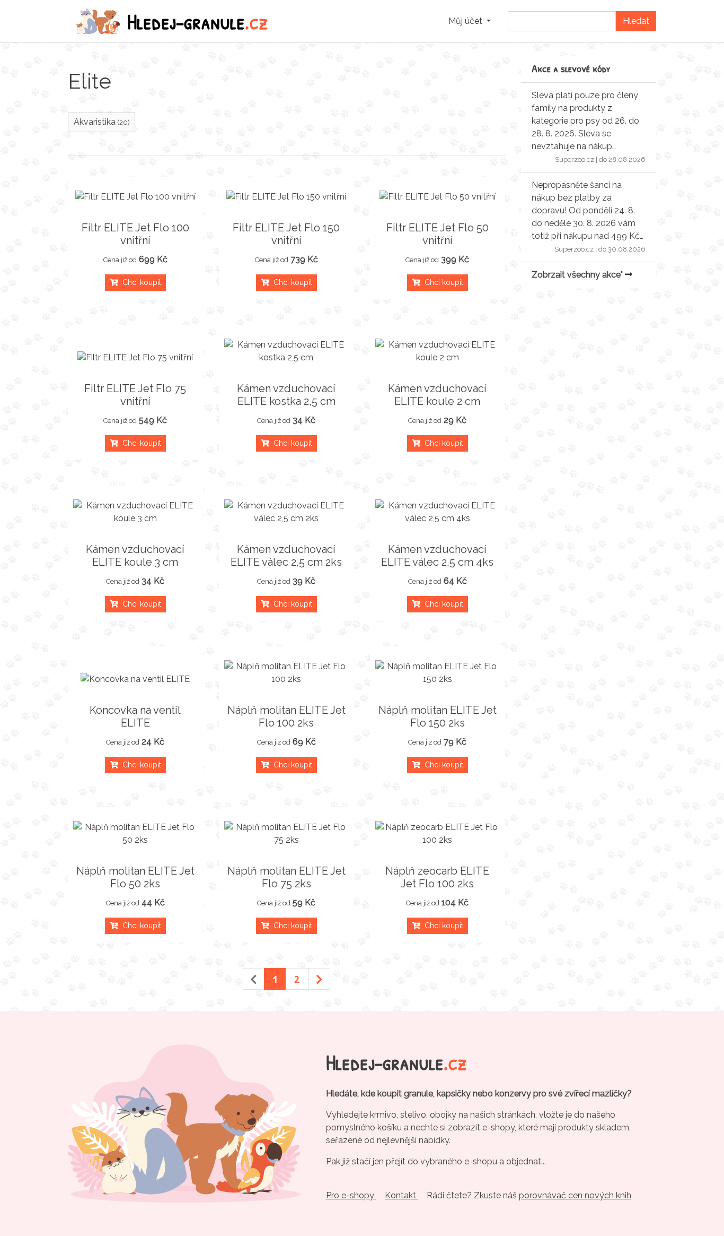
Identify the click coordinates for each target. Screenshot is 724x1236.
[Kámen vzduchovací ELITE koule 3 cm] (135, 512)
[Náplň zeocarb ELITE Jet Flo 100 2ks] (437, 834)
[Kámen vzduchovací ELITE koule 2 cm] (437, 351)
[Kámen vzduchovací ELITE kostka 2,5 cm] (286, 351)
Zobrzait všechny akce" (578, 275)
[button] (469, 21)
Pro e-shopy (351, 1195)
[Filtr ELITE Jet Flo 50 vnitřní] (437, 197)
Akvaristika (102, 122)
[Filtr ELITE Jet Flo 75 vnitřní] (135, 357)
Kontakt (401, 1195)
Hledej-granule (197, 21)
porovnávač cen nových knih (575, 1195)
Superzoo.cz (574, 159)
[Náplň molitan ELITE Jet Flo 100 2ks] (286, 673)
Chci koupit (139, 282)
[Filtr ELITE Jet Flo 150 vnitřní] (286, 197)
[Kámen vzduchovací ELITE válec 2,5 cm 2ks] (286, 512)
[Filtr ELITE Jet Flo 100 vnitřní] (135, 197)
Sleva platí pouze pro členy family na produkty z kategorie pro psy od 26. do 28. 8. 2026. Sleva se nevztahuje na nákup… (585, 120)
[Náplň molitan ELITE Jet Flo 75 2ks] (286, 834)
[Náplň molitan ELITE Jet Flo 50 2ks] (135, 834)
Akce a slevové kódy (571, 68)
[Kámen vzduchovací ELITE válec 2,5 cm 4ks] (437, 512)
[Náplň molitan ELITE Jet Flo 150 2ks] (437, 673)
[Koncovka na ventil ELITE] (135, 679)
